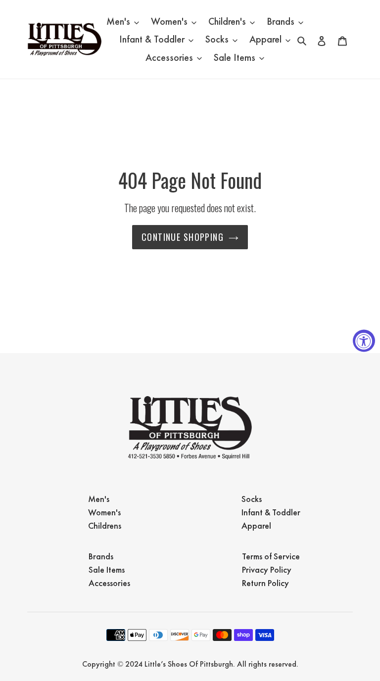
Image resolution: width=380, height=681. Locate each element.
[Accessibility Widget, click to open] (364, 340)
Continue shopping (183, 236)
